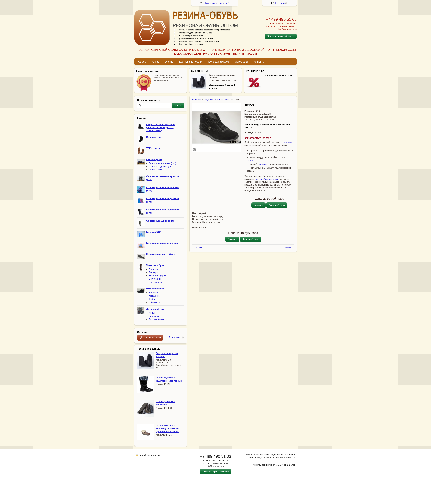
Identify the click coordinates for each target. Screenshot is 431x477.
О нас (155, 61)
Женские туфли (157, 275)
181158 (198, 247)
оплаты (250, 160)
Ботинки (153, 292)
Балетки (153, 269)
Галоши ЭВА (156, 169)
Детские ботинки (158, 319)
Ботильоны (155, 278)
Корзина (280, 3)
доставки (262, 164)
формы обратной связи (266, 179)
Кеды (152, 312)
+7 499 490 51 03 (281, 19)
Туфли (152, 299)
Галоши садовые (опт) (161, 166)
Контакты (259, 61)
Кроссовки (154, 316)
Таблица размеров (218, 61)
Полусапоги (155, 282)
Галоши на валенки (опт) (162, 163)
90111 (288, 247)
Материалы (241, 61)
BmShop (291, 465)
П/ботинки (154, 302)
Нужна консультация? (216, 3)
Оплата (169, 61)
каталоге (288, 142)
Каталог (142, 61)
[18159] (216, 127)
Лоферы (153, 272)
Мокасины (154, 295)
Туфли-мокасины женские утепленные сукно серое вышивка (167, 428)
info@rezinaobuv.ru (150, 455)
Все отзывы (175, 337)
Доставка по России (190, 61)
